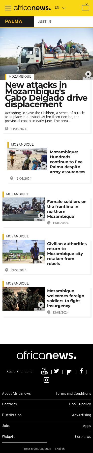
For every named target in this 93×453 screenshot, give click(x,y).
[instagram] (46, 379)
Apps (87, 426)
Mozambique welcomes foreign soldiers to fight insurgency (65, 298)
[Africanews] (32, 8)
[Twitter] (57, 372)
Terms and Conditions (73, 394)
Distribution (12, 415)
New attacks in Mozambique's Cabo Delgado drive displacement (46, 94)
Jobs (6, 426)
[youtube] (45, 372)
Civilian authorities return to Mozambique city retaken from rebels (67, 253)
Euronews (83, 437)
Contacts (9, 404)
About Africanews (16, 394)
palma (13, 21)
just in (44, 22)
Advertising (81, 415)
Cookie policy (80, 404)
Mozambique (20, 77)
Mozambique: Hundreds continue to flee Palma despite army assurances (67, 162)
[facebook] (81, 372)
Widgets (8, 437)
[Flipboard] (69, 372)
